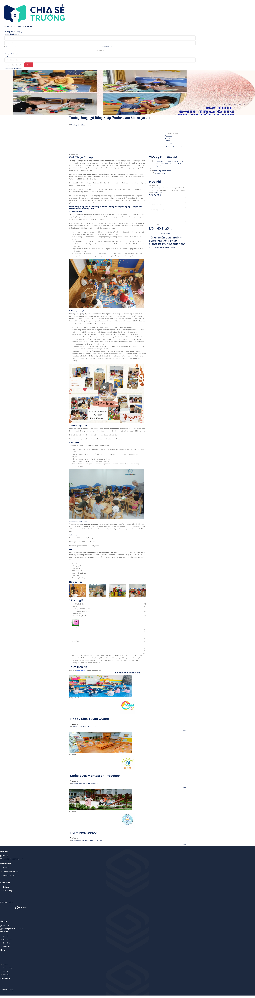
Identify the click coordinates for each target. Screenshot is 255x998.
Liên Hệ (29, 26)
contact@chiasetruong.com (12, 859)
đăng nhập (80, 670)
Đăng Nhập (8, 34)
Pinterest (168, 143)
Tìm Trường (14, 26)
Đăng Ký (16, 34)
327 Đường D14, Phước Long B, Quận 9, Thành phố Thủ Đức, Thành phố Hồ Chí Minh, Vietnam (168, 163)
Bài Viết (22, 26)
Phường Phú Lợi (78, 840)
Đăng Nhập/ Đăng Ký (14, 32)
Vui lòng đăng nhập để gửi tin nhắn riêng (164, 247)
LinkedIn (168, 141)
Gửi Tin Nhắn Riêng (167, 234)
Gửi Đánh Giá (178, 147)
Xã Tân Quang (77, 726)
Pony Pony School (83, 832)
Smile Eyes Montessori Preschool (95, 776)
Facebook (169, 136)
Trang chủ (5, 26)
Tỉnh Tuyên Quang (90, 726)
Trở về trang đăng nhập (13, 69)
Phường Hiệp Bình (78, 125)
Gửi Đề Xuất (157, 193)
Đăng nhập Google (11, 54)
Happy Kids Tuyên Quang (89, 719)
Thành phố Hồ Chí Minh (93, 840)
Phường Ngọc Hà (78, 783)
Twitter (167, 138)
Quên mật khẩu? (108, 46)
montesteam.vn (160, 173)
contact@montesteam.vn (163, 171)
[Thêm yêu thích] (185, 730)
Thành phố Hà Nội (92, 783)
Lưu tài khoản (11, 46)
